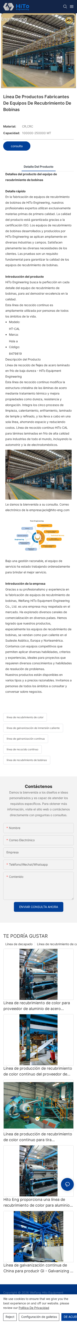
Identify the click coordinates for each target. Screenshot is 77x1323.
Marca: (14, 334)
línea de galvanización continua (26, 738)
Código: (14, 347)
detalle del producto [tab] (38, 166)
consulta (17, 146)
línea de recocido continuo (22, 749)
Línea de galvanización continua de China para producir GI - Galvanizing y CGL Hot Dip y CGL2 (37, 1268)
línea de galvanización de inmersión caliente (33, 728)
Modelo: (14, 322)
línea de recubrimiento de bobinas (27, 760)
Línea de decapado (19, 944)
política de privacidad (34, 1308)
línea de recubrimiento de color (25, 717)
